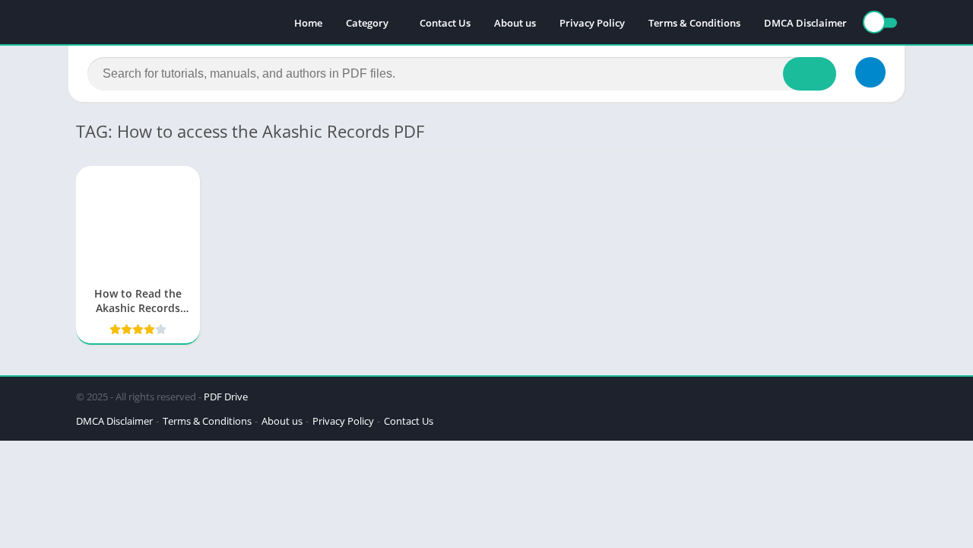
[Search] (809, 74)
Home (308, 23)
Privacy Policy (592, 23)
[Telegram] (870, 72)
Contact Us (445, 23)
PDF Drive (226, 396)
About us (515, 23)
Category (367, 23)
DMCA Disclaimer (805, 23)
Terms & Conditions (694, 23)
